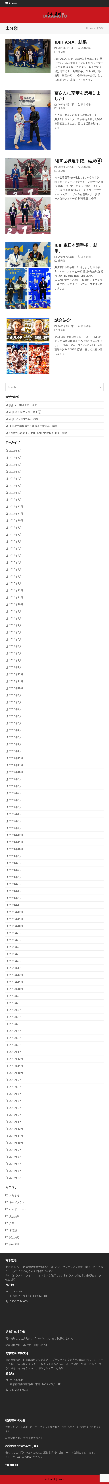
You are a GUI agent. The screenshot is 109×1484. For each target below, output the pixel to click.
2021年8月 (15, 863)
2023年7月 (15, 709)
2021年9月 (15, 856)
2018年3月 (15, 1108)
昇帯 (11, 1223)
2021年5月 (15, 884)
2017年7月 (15, 1164)
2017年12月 (16, 1129)
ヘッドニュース (18, 1209)
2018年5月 (15, 1101)
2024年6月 (15, 632)
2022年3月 (15, 821)
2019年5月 (15, 1024)
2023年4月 (15, 730)
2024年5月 (15, 639)
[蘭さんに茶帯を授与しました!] (28, 119)
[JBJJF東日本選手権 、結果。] (28, 275)
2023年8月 (15, 702)
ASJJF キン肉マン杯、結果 (23, 419)
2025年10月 (16, 520)
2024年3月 (15, 653)
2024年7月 (15, 625)
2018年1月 (15, 1122)
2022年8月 (15, 786)
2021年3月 (15, 898)
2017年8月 (15, 1156)
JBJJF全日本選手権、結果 (23, 405)
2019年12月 (16, 975)
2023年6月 (15, 716)
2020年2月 (15, 961)
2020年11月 (16, 919)
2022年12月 (16, 758)
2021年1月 (15, 905)
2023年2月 (15, 744)
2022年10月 (16, 772)
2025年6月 (15, 548)
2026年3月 (15, 485)
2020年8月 (15, 940)
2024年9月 (15, 611)
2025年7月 (15, 541)
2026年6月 (15, 464)
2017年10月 (16, 1143)
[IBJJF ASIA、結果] (28, 55)
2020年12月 (16, 912)
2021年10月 (16, 849)
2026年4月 (15, 478)
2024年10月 (16, 604)
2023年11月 (16, 681)
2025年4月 (15, 562)
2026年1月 (15, 499)
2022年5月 (15, 807)
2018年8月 (15, 1087)
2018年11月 (16, 1066)
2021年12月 (16, 835)
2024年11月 (16, 597)
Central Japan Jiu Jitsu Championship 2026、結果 (38, 433)
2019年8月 (15, 1003)
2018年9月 (15, 1080)
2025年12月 (16, 506)
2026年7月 (15, 457)
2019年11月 (16, 982)
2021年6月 (15, 877)
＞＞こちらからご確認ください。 (24, 1457)
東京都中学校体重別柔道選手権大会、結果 (33, 426)
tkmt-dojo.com (56, 1479)
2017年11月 (16, 1135)
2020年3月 (15, 954)
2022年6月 (15, 800)
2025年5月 (15, 555)
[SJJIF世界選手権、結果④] (28, 195)
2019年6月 (15, 1017)
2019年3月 (15, 1038)
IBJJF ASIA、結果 (70, 42)
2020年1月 (15, 968)
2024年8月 (15, 618)
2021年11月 (16, 842)
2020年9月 (15, 933)
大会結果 (14, 1216)
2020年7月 (15, 947)
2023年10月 (16, 688)
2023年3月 (15, 737)
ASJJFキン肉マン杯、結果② (25, 412)
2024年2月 (15, 660)
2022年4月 (15, 814)
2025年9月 (15, 527)
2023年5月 (15, 723)
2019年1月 (15, 1052)
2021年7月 (15, 870)
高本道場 (86, 48)
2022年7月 (15, 793)
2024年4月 (15, 646)
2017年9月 (15, 1150)
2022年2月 (15, 828)
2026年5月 (15, 471)
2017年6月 (15, 1171)
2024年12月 (16, 590)
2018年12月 (16, 1059)
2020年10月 (16, 926)
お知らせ (14, 1195)
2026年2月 (15, 492)
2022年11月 (16, 765)
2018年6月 (15, 1094)
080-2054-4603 (19, 1301)
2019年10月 (16, 989)
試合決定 (62, 320)
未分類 (61, 52)
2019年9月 (15, 996)
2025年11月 (16, 513)
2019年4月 (15, 1031)
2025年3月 (15, 569)
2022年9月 (15, 779)
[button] (11, 3)
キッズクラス (16, 1202)
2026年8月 (15, 450)
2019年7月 (15, 1010)
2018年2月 (15, 1115)
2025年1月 (15, 583)
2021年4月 (15, 891)
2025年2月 (15, 576)
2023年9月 (15, 695)
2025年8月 (15, 534)
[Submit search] (101, 387)
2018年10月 (16, 1073)
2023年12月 (16, 674)
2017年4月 (15, 1177)
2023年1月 (15, 751)
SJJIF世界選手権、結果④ (78, 161)
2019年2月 (15, 1045)
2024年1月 (15, 667)
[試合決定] (28, 345)
